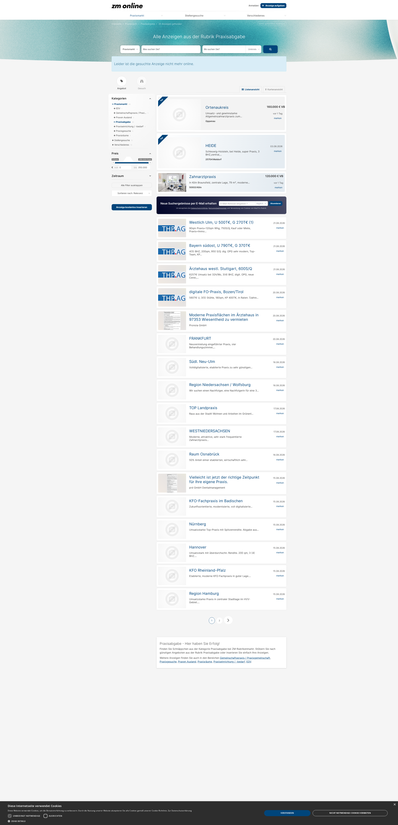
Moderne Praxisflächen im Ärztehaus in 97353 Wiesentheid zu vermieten (224, 317)
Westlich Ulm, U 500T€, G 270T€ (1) (221, 222)
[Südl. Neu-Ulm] (172, 367)
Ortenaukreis (217, 107)
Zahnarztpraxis (202, 176)
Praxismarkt (137, 15)
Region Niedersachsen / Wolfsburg (220, 384)
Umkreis (252, 49)
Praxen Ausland (187, 661)
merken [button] (278, 118)
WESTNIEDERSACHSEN (209, 431)
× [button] (394, 804)
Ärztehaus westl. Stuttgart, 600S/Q (220, 268)
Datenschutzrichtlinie (199, 208)
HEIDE (211, 145)
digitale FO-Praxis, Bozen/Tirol (216, 292)
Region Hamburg (204, 593)
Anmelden (254, 5)
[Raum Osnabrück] (172, 459)
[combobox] (171, 49)
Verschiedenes (256, 15)
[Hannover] (172, 553)
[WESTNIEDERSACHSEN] (172, 436)
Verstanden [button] (287, 813)
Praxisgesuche (168, 661)
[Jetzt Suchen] (270, 49)
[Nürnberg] (172, 529)
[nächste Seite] (228, 620)
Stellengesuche (194, 15)
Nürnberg (197, 524)
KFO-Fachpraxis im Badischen (216, 501)
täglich (259, 203)
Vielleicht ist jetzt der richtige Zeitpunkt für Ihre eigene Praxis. (224, 479)
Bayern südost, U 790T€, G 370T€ (219, 245)
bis (135, 167)
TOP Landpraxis (203, 408)
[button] (100, 821)
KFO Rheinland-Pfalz (207, 570)
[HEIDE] (179, 152)
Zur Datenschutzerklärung (180, 810)
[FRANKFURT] (172, 344)
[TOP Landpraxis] (172, 413)
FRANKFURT (200, 338)
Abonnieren (275, 203)
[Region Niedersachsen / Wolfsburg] (172, 390)
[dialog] (199, 813)
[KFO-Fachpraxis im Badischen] (172, 506)
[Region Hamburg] (172, 599)
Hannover (197, 547)
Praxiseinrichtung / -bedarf (229, 661)
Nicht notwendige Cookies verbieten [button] (350, 813)
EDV (248, 661)
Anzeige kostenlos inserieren (131, 207)
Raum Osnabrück (204, 454)
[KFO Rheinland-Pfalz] (172, 576)
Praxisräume (205, 661)
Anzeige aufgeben (275, 5)
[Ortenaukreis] (179, 114)
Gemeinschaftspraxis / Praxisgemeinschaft (245, 657)
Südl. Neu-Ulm (202, 361)
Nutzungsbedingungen (217, 208)
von (116, 167)
